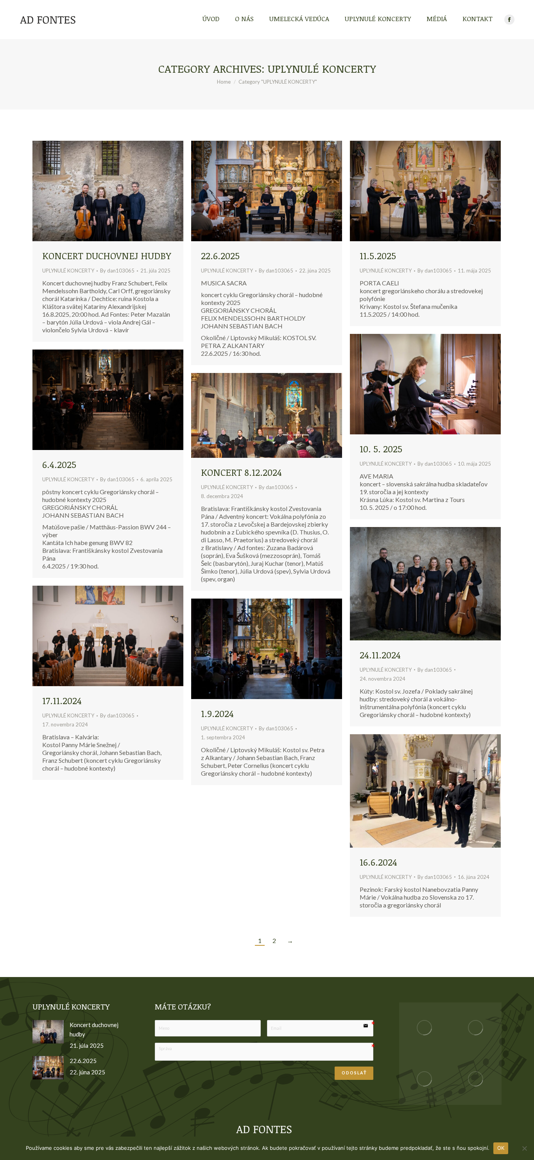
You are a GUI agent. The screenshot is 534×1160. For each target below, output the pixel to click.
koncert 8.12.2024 (241, 472)
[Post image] (48, 1031)
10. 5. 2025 (381, 448)
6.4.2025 (59, 464)
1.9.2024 (217, 713)
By (117, 270)
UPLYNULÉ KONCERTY (68, 270)
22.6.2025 (220, 255)
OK (501, 1148)
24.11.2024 (380, 654)
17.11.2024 (62, 700)
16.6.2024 (378, 861)
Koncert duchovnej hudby (106, 255)
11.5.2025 (378, 255)
